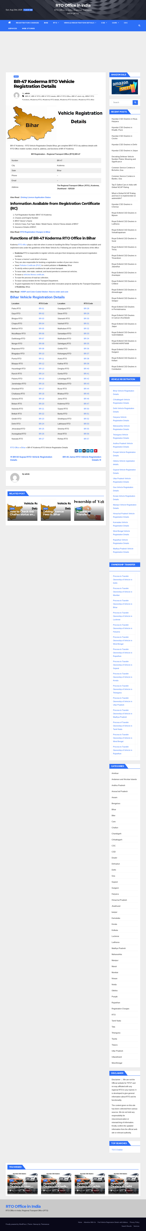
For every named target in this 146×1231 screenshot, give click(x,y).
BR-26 (41, 434)
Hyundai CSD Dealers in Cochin (88, 1185)
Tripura (114, 1045)
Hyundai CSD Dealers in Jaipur (125, 151)
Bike (46, 23)
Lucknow (115, 936)
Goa (113, 876)
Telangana (116, 1033)
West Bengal (117, 1063)
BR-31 (86, 324)
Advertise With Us (90, 1222)
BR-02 (41, 313)
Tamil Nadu (116, 1021)
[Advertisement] (73, 48)
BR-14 (41, 374)
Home (80, 1222)
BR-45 (86, 394)
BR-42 (86, 379)
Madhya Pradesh (119, 948)
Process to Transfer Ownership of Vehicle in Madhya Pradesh (122, 713)
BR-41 (86, 374)
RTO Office (14, 448)
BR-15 (41, 379)
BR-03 (41, 319)
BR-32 (86, 329)
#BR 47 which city (78, 96)
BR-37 (86, 354)
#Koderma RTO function (69, 100)
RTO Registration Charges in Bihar (35, 232)
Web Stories (28, 28)
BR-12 (41, 364)
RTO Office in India (73, 5)
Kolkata (115, 930)
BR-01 (41, 308)
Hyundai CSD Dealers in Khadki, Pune (55, 1186)
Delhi (114, 870)
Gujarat (115, 882)
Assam (114, 797)
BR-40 (86, 369)
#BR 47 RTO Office (64, 96)
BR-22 (41, 414)
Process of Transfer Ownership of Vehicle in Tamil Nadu (122, 725)
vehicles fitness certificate (33, 275)
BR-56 (86, 434)
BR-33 (86, 334)
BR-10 (41, 354)
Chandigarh (116, 834)
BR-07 (41, 339)
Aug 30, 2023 (51, 1190)
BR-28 (86, 308)
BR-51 (86, 414)
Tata (113, 1027)
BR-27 (41, 439)
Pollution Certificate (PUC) (30, 265)
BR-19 (41, 399)
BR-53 (86, 424)
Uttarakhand (117, 1057)
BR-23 (41, 419)
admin (27, 93)
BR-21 (41, 409)
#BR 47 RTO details (48, 96)
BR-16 (41, 384)
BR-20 (41, 404)
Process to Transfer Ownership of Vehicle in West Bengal (122, 640)
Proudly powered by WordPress (16, 1224)
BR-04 (41, 324)
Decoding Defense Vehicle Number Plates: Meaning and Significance (124, 159)
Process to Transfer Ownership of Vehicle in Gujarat (122, 665)
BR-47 (86, 404)
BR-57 (86, 439)
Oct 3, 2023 (16, 1190)
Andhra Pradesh (118, 785)
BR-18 (41, 394)
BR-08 (41, 344)
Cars (115, 23)
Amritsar (115, 773)
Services (12, 28)
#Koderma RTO (36, 100)
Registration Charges (27, 23)
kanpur (114, 912)
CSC (126, 23)
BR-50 (86, 409)
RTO (55, 23)
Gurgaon (115, 888)
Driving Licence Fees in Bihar (53, 513)
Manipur (115, 960)
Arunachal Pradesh (120, 791)
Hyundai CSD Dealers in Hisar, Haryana (20, 1186)
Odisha (115, 991)
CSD (103, 23)
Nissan (114, 978)
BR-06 (41, 334)
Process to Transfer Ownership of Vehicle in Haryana (122, 628)
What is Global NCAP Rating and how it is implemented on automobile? (124, 195)
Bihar (16, 76)
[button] (139, 26)
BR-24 (41, 424)
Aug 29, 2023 (84, 1190)
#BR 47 (27, 96)
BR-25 (41, 429)
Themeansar (45, 1224)
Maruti (114, 966)
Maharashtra (117, 954)
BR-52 (86, 419)
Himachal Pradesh (119, 900)
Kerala (114, 924)
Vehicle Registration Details (79, 23)
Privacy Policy (134, 1222)
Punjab (115, 997)
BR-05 (41, 329)
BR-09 (41, 349)
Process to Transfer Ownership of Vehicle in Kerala (122, 677)
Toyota (114, 1039)
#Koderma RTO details (51, 100)
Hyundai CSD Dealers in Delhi (124, 145)
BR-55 (86, 429)
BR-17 (41, 389)
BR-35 (86, 344)
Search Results (127, 1226)
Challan (115, 828)
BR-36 (86, 349)
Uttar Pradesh (117, 1051)
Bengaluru (116, 803)
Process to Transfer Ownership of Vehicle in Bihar (122, 604)
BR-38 (86, 359)
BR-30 (86, 319)
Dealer (114, 858)
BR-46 (86, 399)
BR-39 (86, 364)
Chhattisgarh (117, 840)
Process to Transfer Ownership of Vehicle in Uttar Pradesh (122, 701)
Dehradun (116, 864)
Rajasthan (116, 1003)
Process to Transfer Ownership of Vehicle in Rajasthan (122, 652)
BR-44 (86, 389)
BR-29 (86, 313)
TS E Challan (117, 1150)
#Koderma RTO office (86, 100)
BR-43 (86, 384)
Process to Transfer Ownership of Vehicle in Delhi (122, 579)
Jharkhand (116, 906)
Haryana (115, 894)
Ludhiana (116, 942)
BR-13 (41, 369)
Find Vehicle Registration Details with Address (113, 1222)
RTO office (22, 245)
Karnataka (116, 918)
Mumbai (115, 972)
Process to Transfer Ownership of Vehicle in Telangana (122, 689)
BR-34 (86, 339)
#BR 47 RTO (35, 96)
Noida (114, 985)
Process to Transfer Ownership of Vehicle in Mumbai (122, 591)
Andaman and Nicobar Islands (124, 779)
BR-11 (41, 359)
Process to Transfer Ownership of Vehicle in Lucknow (122, 616)
